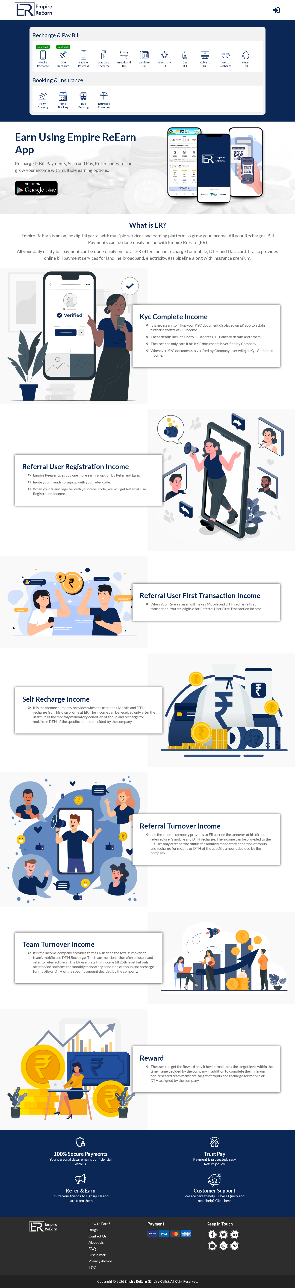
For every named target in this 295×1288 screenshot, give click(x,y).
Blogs (93, 1230)
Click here (223, 1200)
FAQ (92, 1248)
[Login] (276, 10)
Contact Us (97, 1236)
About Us (96, 1242)
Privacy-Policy (100, 1261)
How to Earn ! (99, 1223)
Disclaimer (97, 1254)
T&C (92, 1267)
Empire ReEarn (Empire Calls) (147, 1281)
